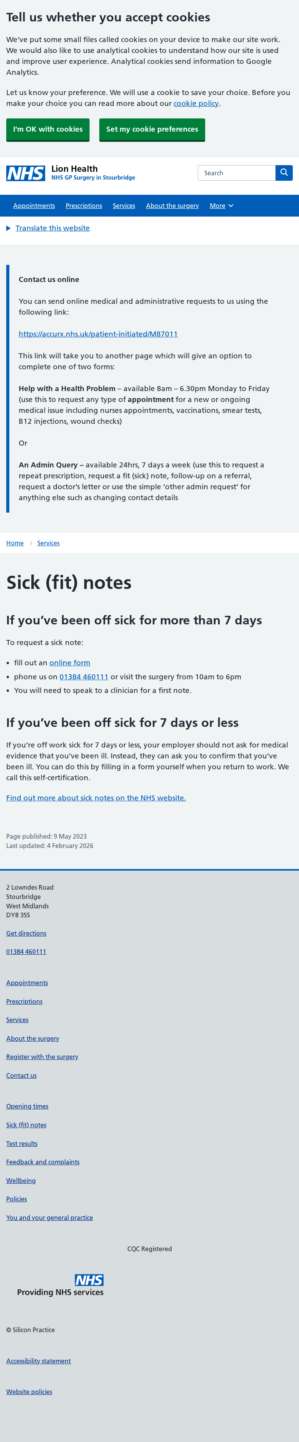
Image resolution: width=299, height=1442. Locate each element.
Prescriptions (84, 206)
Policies (16, 1199)
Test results (21, 1144)
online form (69, 662)
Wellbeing (21, 1181)
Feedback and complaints (42, 1162)
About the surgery (172, 206)
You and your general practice (49, 1218)
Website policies (29, 1392)
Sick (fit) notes (26, 1125)
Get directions (26, 933)
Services (124, 206)
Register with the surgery (42, 1057)
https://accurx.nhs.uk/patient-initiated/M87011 (98, 334)
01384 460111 (84, 676)
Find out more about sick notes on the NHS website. (96, 797)
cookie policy (196, 103)
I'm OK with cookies (48, 129)
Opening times (27, 1106)
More (220, 206)
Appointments (34, 206)
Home (15, 543)
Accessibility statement (38, 1361)
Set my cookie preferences (152, 129)
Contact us (21, 1075)
